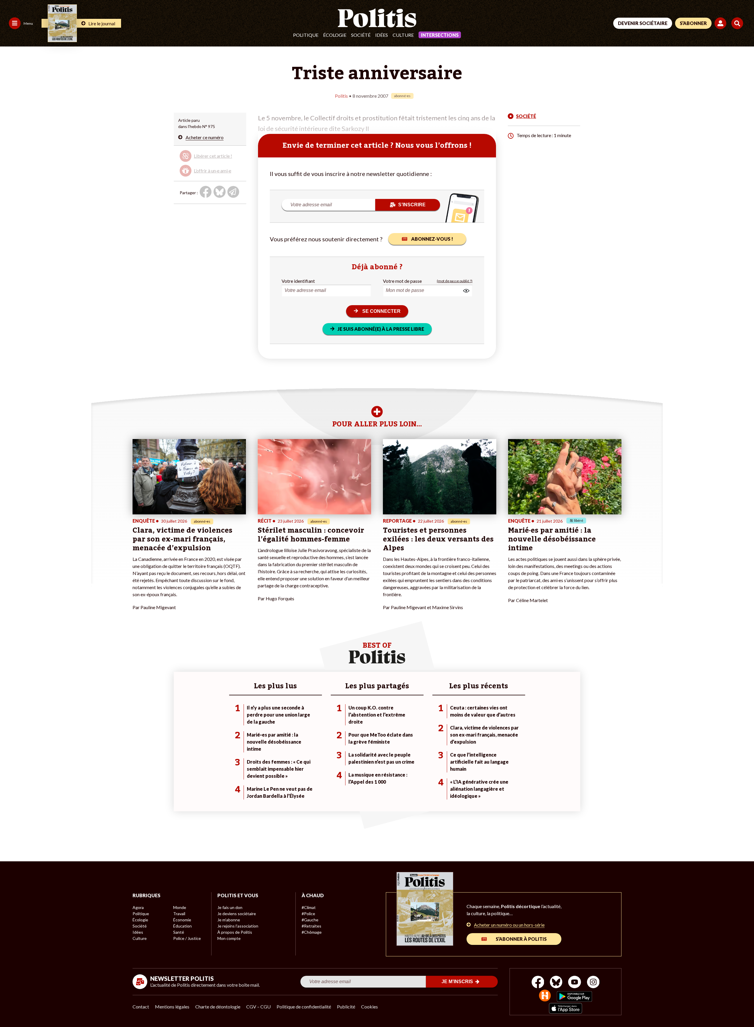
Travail (179, 913)
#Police (308, 913)
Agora (138, 907)
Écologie (334, 35)
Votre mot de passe (402, 281)
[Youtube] (574, 983)
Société (361, 35)
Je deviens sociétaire (236, 913)
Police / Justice (187, 938)
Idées (381, 35)
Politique (305, 35)
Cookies (369, 1006)
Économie (182, 919)
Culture (403, 35)
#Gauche (310, 919)
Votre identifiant (298, 281)
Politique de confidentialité (304, 1006)
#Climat (309, 907)
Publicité (346, 1006)
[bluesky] (556, 983)
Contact (141, 1006)
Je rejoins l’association (237, 925)
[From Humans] (545, 996)
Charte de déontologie (217, 1006)
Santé (178, 932)
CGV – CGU (258, 1006)
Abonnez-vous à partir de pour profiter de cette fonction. (209, 162)
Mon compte (229, 938)
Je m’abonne (228, 919)
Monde (179, 907)
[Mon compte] (721, 23)
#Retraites (311, 925)
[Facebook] (538, 983)
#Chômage (312, 932)
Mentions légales (172, 1006)
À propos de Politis (234, 932)
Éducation (182, 925)
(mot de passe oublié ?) (454, 281)
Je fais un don (229, 907)
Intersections (440, 35)
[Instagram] (593, 983)
